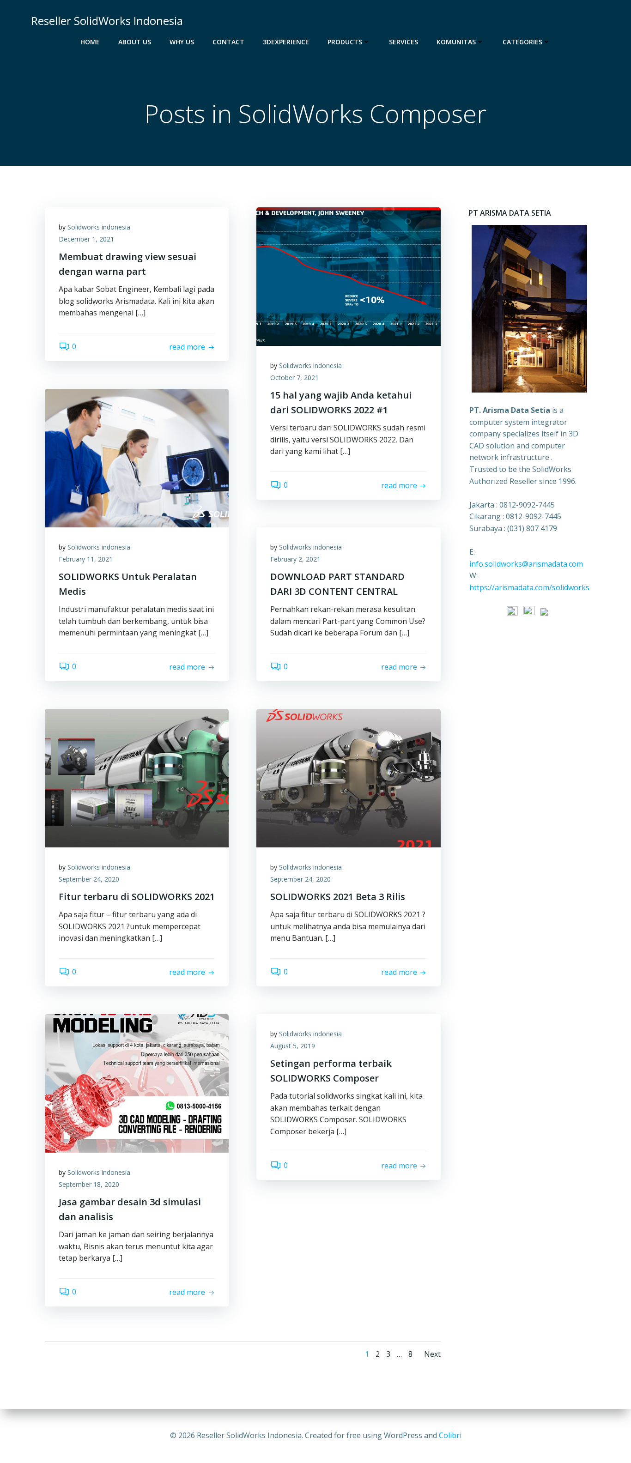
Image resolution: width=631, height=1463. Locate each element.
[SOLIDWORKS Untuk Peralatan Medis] (137, 457)
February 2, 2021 (295, 559)
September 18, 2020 (89, 1184)
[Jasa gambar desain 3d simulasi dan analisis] (137, 1082)
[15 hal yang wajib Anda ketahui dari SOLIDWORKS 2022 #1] (348, 276)
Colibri (450, 1435)
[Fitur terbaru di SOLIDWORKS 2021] (137, 777)
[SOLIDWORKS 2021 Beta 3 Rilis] (348, 777)
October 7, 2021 (294, 377)
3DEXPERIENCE (286, 41)
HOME (90, 41)
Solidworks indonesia (98, 227)
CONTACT (228, 41)
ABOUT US (134, 41)
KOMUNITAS (456, 41)
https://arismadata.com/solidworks (529, 587)
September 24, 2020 (89, 879)
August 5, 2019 (292, 1045)
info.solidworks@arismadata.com (526, 564)
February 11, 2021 (86, 559)
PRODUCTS (345, 41)
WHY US (182, 41)
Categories (522, 41)
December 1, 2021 (86, 239)
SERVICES (403, 41)
